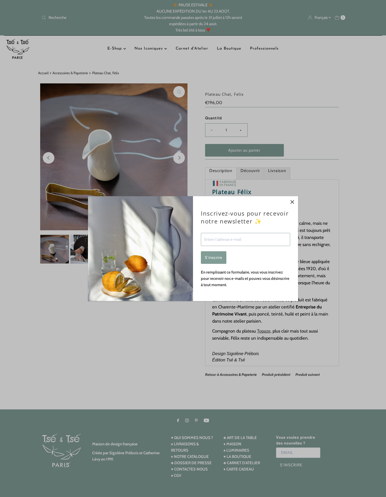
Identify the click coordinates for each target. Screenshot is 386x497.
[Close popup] (292, 202)
